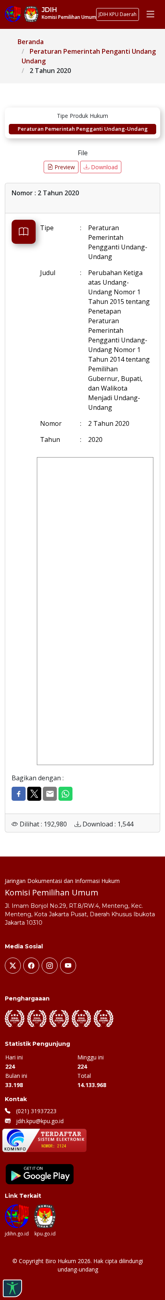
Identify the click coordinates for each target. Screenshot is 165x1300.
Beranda (31, 41)
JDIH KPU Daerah (118, 14)
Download (103, 167)
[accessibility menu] (12, 1288)
